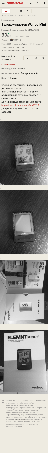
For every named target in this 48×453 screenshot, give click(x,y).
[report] (43, 58)
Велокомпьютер (7, 20)
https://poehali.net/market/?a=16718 (20, 105)
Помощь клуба (20, 419)
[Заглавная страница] (15, 2)
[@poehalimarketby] (21, 11)
